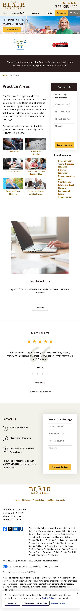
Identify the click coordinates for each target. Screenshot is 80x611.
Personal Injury (13, 151)
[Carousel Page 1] (32, 374)
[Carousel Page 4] (47, 374)
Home (5, 13)
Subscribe (40, 307)
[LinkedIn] (15, 529)
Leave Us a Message (60, 419)
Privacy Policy (38, 500)
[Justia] (20, 529)
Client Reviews (40, 332)
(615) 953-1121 (17, 519)
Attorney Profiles (19, 13)
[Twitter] (10, 529)
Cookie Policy (35, 566)
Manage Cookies (51, 566)
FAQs (50, 13)
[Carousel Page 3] (42, 374)
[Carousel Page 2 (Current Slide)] (37, 374)
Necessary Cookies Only (35, 603)
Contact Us (61, 13)
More (75, 13)
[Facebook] (5, 529)
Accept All (12, 603)
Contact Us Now (12, 29)
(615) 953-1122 (66, 6)
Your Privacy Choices (18, 566)
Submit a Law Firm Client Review (40, 392)
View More (40, 382)
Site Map (50, 500)
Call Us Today (70, 3)
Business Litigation (13, 171)
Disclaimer (26, 500)
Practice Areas (36, 13)
